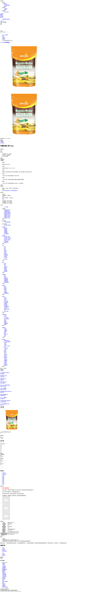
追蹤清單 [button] (3, 19)
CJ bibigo (5, 342)
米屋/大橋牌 (6, 302)
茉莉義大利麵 (6, 340)
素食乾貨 (5, 230)
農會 (5, 347)
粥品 (5, 275)
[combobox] (45, 32)
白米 (5, 246)
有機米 (5, 251)
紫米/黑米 (5, 255)
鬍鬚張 (5, 324)
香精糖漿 (5, 292)
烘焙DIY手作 (6, 242)
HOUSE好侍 (6, 317)
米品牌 (3, 296)
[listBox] (45, 433)
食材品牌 (3, 339)
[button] (45, 6)
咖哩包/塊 (5, 277)
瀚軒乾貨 (5, 365)
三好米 (5, 297)
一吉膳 (5, 349)
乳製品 (5, 287)
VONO (5, 328)
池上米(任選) (6, 311)
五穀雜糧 (5, 231)
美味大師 (5, 364)
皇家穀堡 (5, 303)
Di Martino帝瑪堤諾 (7, 341)
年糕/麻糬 (5, 232)
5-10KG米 (5, 259)
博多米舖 (5, 304)
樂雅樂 (5, 322)
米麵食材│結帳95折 (7, 213)
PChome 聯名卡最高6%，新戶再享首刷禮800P (9, 190)
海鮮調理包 (6, 281)
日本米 (5, 250)
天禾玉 (5, 299)
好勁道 (5, 351)
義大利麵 (5, 270)
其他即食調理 (6, 282)
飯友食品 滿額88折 (7, 212)
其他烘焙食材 (6, 293)
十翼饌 (5, 361)
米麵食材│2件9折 (7, 217)
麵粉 (5, 286)
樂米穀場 (5, 305)
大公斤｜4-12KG (7, 240)
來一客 (5, 316)
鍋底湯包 (5, 228)
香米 (5, 247)
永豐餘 (5, 344)
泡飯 (5, 276)
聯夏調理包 (6, 323)
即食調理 (3, 274)
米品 (3, 245)
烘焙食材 (3, 285)
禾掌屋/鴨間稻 (6, 306)
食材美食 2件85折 (7, 214)
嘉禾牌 (5, 356)
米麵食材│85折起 (7, 216)
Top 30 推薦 (6, 206)
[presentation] (45, 66)
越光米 (5, 252)
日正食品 (5, 359)
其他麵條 (5, 271)
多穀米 (5, 253)
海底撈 (5, 331)
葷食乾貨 (5, 229)
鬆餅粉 (5, 288)
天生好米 (5, 307)
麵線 (5, 264)
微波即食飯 (6, 254)
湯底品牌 (3, 327)
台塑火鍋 (5, 330)
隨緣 (5, 335)
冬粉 (5, 265)
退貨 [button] (6, 19)
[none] (45, 420)
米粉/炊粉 (5, 266)
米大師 (5, 315)
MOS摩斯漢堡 (6, 318)
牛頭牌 (5, 329)
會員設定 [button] (8, 19)
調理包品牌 (4, 314)
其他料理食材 (6, 233)
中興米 (5, 298)
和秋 (5, 336)
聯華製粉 (5, 360)
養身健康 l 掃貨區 (7, 236)
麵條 (3, 262)
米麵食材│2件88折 (7, 215)
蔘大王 (5, 358)
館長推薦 (3, 235)
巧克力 (5, 291)
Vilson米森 (6, 348)
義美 (5, 350)
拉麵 (5, 263)
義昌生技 (5, 357)
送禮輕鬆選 (6, 241)
